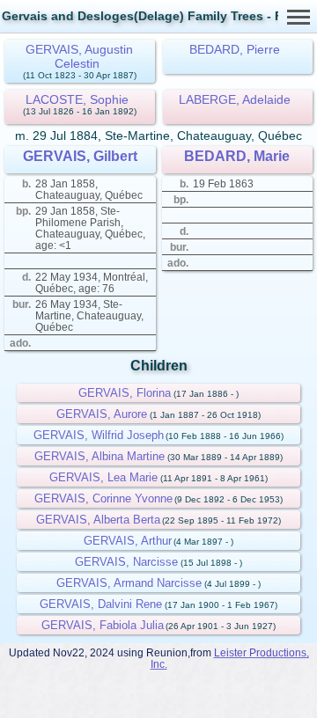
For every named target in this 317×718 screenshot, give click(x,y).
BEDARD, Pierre (234, 49)
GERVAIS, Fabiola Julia (102, 625)
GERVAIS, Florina (124, 392)
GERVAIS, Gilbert (80, 156)
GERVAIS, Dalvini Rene (101, 604)
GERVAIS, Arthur (128, 540)
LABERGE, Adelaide (235, 99)
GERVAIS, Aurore (101, 414)
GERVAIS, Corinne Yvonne (103, 498)
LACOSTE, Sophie (77, 99)
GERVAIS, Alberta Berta (98, 519)
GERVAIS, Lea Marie (103, 477)
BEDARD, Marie (237, 156)
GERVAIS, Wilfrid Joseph (98, 435)
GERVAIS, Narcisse (126, 561)
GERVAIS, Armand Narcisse (129, 583)
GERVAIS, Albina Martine (99, 456)
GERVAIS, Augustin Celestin (79, 56)
